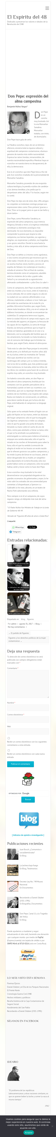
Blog (38, 624)
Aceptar (29, 1132)
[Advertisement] (28, 58)
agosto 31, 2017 (26, 624)
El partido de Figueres (19, 633)
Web (9, 726)
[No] (52, 1126)
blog (23, 619)
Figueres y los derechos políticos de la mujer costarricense (27, 639)
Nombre (11, 703)
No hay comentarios (16, 627)
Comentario (12, 668)
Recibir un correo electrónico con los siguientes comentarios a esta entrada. (27, 743)
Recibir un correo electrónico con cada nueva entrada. (26, 755)
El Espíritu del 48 (27, 17)
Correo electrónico (15, 714)
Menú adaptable (47, 8)
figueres (30, 619)
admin (13, 624)
